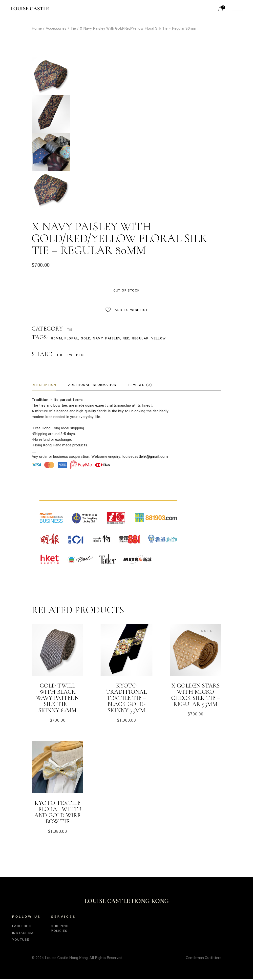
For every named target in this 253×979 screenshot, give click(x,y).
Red (126, 338)
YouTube (20, 939)
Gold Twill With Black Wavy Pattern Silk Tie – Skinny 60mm (57, 698)
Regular (140, 338)
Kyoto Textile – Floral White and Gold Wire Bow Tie (57, 812)
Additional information (92, 384)
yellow (158, 338)
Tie (70, 329)
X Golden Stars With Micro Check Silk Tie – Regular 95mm (195, 695)
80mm (56, 338)
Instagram (23, 933)
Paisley (112, 338)
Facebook (21, 926)
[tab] (44, 385)
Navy (98, 338)
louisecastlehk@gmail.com (145, 456)
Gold (85, 338)
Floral (71, 338)
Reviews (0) (140, 384)
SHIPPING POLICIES (59, 928)
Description (44, 384)
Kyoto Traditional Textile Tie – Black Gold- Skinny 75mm (126, 698)
